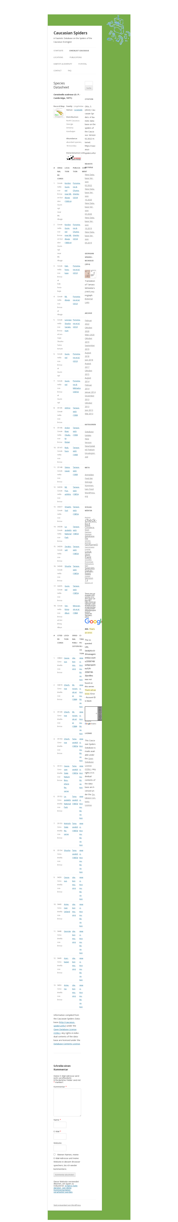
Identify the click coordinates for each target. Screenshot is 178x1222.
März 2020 (89, 334)
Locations (58, 57)
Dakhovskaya (67, 269)
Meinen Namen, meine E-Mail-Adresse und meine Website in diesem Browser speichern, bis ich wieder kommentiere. (67, 1161)
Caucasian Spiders (70, 32)
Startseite (58, 50)
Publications (76, 57)
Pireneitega (89, 562)
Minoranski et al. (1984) (76, 609)
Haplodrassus (89, 547)
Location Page (88, 554)
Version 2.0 (89, 583)
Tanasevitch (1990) (76, 411)
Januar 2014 (90, 392)
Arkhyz (67, 408)
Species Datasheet (90, 570)
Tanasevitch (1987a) (76, 490)
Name (57, 1119)
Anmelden (89, 474)
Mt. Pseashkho (68, 490)
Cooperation (90, 528)
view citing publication (81, 669)
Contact (57, 70)
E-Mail (57, 1131)
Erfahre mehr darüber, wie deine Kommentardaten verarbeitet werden (66, 1188)
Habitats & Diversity (63, 64)
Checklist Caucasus (79, 50)
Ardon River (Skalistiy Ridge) (68, 434)
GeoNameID (91, 544)
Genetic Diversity (88, 542)
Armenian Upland (67, 908)
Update (87, 576)
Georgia (67, 931)
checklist (91, 522)
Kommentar (60, 1086)
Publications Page (89, 565)
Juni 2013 (89, 410)
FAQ (69, 70)
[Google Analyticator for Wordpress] (90, 723)
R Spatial (83, 64)
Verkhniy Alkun (67, 609)
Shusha (68, 566)
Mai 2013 (89, 413)
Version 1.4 (89, 579)
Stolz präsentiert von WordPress (67, 1205)
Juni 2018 (89, 360)
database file (89, 537)
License (87, 549)
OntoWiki (88, 560)
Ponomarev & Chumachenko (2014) (76, 190)
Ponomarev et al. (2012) (76, 269)
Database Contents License (67, 1043)
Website (58, 1143)
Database (88, 534)
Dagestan (88, 532)
